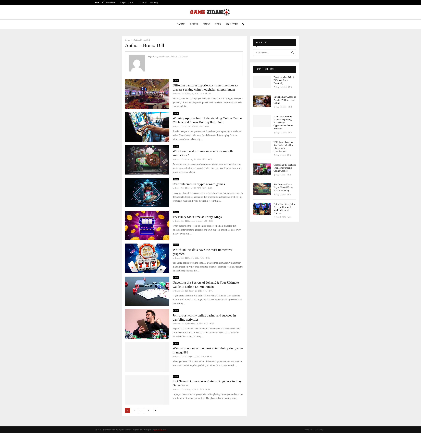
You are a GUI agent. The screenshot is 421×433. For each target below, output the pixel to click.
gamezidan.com (160, 430)
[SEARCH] (292, 52)
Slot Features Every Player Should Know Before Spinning (283, 187)
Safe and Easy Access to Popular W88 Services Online (284, 100)
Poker (194, 24)
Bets (218, 24)
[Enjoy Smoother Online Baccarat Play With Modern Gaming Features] (262, 209)
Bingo (206, 24)
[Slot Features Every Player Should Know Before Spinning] (262, 189)
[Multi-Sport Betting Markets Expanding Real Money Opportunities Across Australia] (262, 121)
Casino (181, 24)
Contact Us (143, 2)
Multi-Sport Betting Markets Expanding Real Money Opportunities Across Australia (283, 122)
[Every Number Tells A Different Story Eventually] (262, 82)
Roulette (232, 24)
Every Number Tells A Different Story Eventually (283, 80)
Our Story (154, 2)
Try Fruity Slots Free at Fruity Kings (197, 217)
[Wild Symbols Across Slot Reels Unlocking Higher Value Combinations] (262, 147)
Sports (175, 113)
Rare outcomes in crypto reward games (199, 184)
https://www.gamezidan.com (158, 57)
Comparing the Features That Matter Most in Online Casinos (284, 168)
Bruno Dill (145, 40)
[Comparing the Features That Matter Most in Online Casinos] (262, 169)
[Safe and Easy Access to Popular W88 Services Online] (262, 101)
